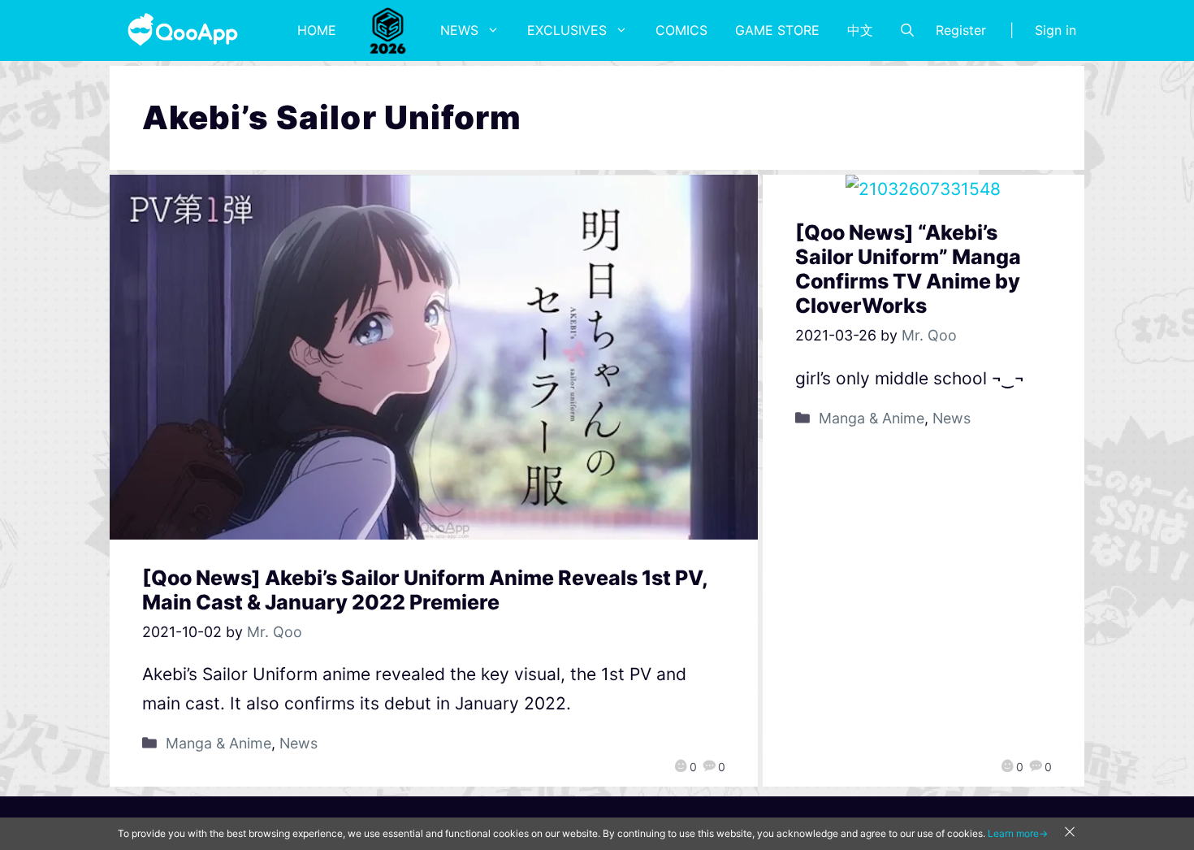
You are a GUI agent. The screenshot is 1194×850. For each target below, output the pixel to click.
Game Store (777, 30)
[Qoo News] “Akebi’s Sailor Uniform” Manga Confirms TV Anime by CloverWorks (908, 269)
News (459, 30)
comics (681, 30)
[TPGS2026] (388, 30)
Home (316, 30)
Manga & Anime (218, 743)
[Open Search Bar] (907, 30)
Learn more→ (1018, 833)
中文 (860, 30)
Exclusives (567, 30)
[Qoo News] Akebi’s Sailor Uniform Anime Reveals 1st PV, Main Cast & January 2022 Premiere (424, 590)
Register (961, 30)
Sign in (1055, 30)
